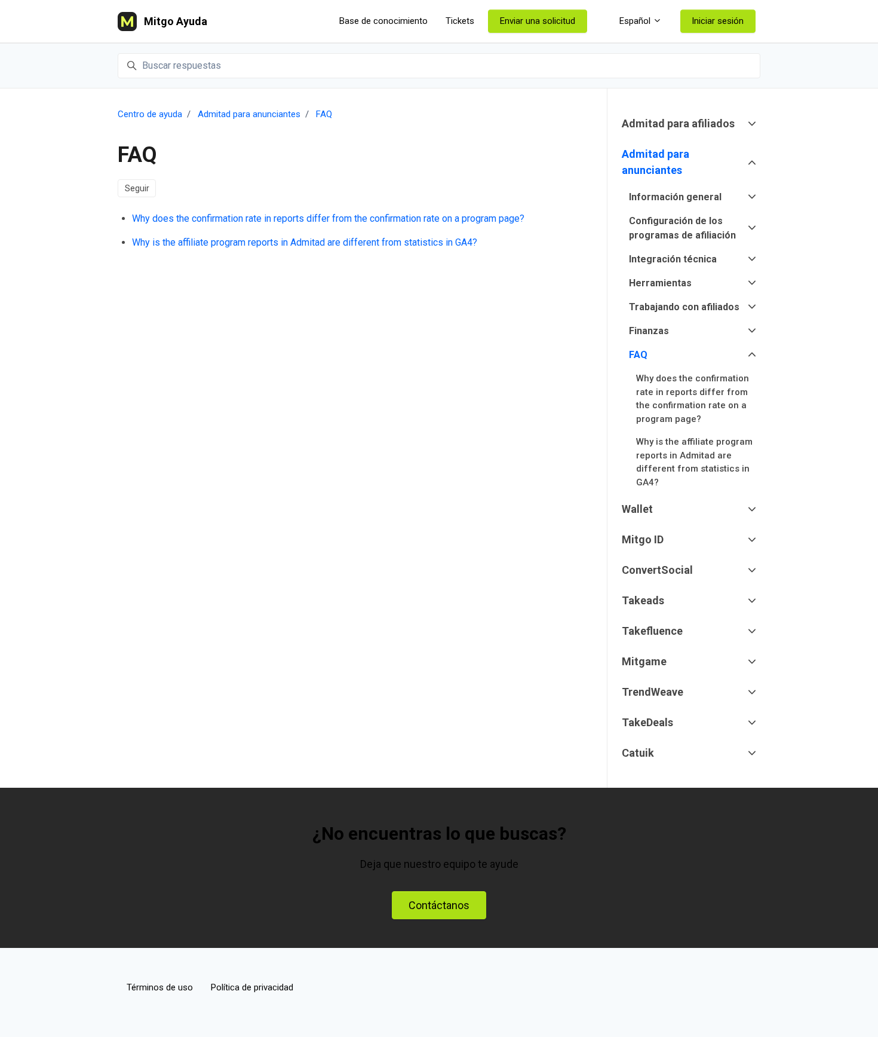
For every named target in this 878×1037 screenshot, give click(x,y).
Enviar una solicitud (537, 21)
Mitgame (644, 661)
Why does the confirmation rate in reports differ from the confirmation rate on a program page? (328, 218)
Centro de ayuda (150, 114)
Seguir (137, 188)
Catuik (638, 753)
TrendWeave (652, 692)
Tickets (460, 21)
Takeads (643, 600)
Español (635, 21)
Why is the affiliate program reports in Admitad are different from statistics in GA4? (304, 242)
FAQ (324, 114)
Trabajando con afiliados (684, 307)
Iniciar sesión (718, 21)
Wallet (637, 509)
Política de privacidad (252, 987)
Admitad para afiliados (678, 123)
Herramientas (660, 283)
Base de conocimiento (383, 21)
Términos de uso (160, 987)
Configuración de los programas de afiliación (682, 228)
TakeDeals (647, 722)
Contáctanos (439, 905)
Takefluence (652, 631)
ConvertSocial (657, 570)
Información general (675, 197)
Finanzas (649, 331)
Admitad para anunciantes (249, 114)
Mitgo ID (643, 539)
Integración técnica (673, 259)
